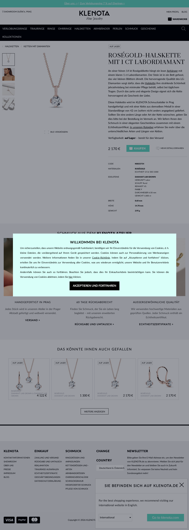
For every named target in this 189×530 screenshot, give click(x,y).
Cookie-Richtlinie (101, 258)
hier (71, 277)
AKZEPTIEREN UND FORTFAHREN (94, 285)
